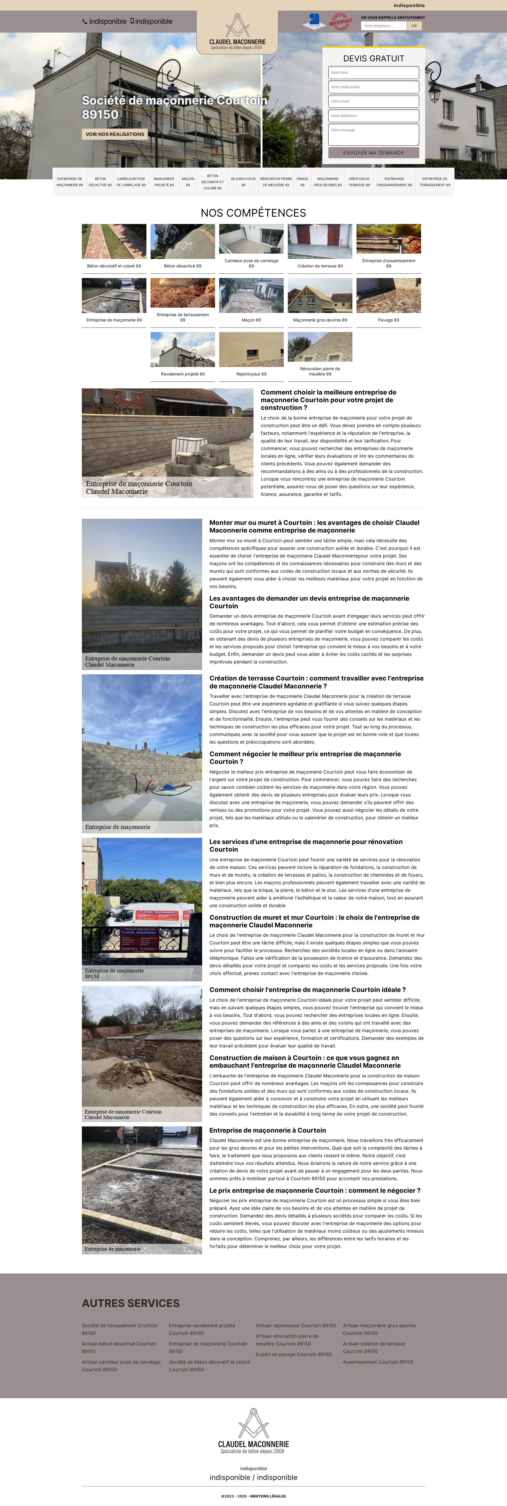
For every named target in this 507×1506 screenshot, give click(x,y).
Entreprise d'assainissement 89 (394, 182)
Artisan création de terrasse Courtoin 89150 (374, 1347)
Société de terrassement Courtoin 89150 (119, 1329)
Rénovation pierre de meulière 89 (276, 182)
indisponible (107, 21)
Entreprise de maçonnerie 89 (70, 182)
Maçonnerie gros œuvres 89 (328, 182)
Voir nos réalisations (115, 134)
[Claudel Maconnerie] (237, 33)
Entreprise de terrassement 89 (435, 182)
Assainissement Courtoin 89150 (378, 1362)
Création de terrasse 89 (359, 182)
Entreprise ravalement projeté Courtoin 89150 (202, 1329)
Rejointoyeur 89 (243, 182)
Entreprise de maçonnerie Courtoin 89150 (208, 1347)
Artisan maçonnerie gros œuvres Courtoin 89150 (379, 1329)
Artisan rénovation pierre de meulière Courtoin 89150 (287, 1340)
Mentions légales (268, 1496)
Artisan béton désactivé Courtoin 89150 (119, 1347)
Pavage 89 (302, 182)
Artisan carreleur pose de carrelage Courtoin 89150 (121, 1365)
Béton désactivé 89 (100, 182)
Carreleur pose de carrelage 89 (131, 182)
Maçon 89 (188, 182)
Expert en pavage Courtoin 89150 (294, 1354)
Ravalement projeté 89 (164, 182)
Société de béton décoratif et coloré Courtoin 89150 (209, 1365)
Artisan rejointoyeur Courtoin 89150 (296, 1325)
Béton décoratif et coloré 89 (212, 182)
